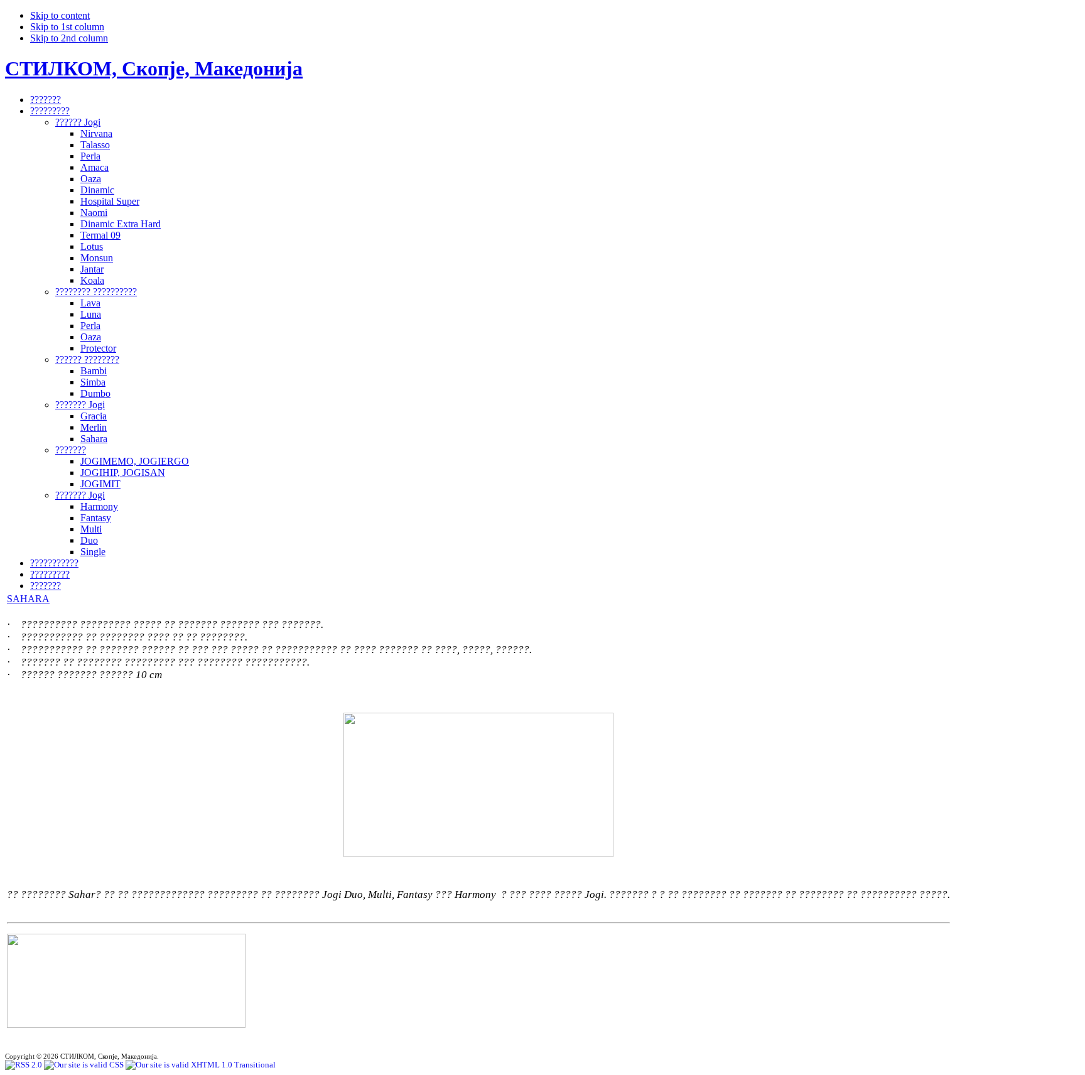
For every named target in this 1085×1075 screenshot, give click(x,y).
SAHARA (28, 598)
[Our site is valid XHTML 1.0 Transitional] (201, 1064)
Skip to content (60, 15)
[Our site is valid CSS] (85, 1064)
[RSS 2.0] (24, 1064)
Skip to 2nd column (69, 38)
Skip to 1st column (67, 26)
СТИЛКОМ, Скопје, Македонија (154, 68)
